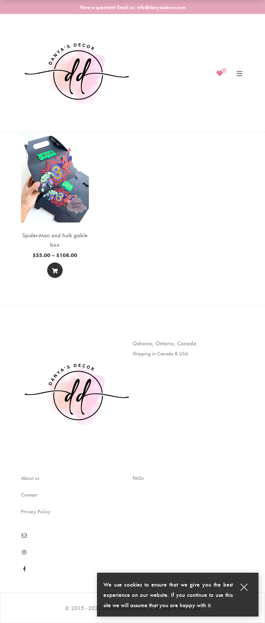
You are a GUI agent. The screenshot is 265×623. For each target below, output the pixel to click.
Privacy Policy (35, 511)
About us (30, 478)
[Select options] (55, 270)
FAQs (138, 478)
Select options (55, 272)
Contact (29, 494)
